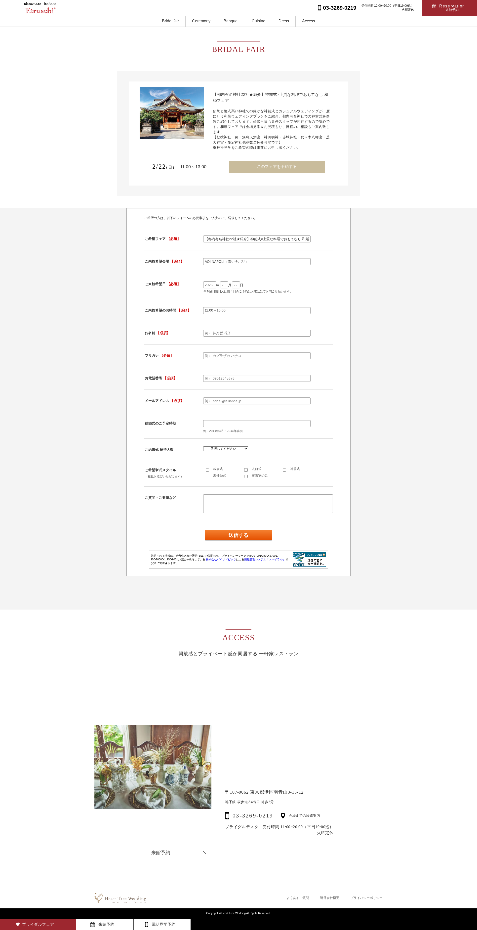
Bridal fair (170, 21)
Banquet (231, 21)
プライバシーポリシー (366, 897)
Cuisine (258, 21)
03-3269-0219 (253, 816)
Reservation (452, 8)
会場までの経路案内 (304, 815)
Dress (283, 21)
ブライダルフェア (38, 924)
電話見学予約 (163, 924)
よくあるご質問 (297, 897)
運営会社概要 (329, 897)
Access (308, 21)
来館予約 (160, 852)
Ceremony (201, 21)
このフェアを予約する (277, 166)
